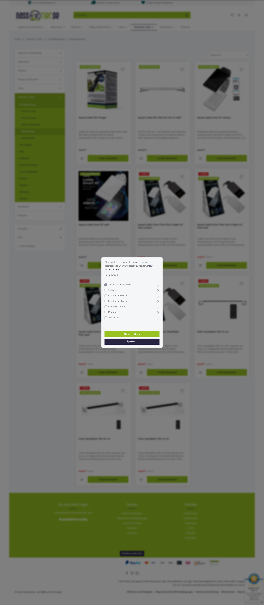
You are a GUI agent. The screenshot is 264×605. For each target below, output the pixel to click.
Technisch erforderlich (119, 285)
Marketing (113, 312)
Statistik (112, 290)
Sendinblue (113, 318)
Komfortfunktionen (117, 296)
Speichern (132, 341)
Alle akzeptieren (132, 334)
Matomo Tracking (117, 307)
